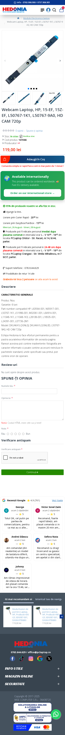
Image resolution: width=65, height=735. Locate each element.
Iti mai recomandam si (18, 599)
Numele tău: (7, 385)
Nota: (3, 428)
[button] (5, 60)
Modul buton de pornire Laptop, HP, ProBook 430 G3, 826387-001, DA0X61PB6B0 (20, 615)
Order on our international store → (32, 193)
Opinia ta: (6, 398)
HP (19, 143)
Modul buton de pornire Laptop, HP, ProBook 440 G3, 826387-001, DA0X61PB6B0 (50, 615)
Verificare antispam (10, 449)
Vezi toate (57, 500)
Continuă (31, 472)
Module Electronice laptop (36, 18)
